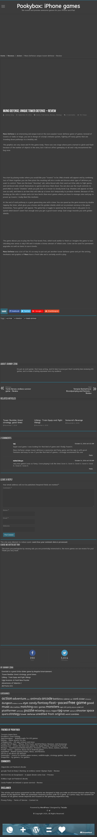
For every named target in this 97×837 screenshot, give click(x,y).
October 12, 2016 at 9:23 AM (84, 444)
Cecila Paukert (6, 783)
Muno (26, 254)
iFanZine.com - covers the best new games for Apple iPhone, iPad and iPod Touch (33, 746)
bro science (65, 699)
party (69, 707)
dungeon (7, 703)
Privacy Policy (6, 800)
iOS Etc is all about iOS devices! (13, 753)
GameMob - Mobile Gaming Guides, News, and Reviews (23, 752)
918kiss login (6, 779)
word (67, 714)
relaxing (40, 710)
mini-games (39, 707)
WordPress (44, 807)
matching (26, 706)
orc (65, 707)
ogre (62, 707)
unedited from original (50, 714)
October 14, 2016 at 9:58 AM (84, 460)
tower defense (31, 318)
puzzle (29, 710)
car (71, 699)
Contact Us (33, 800)
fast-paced (58, 703)
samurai (73, 711)
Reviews (11, 56)
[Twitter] (49, 810)
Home (3, 56)
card (75, 698)
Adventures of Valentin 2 (12, 683)
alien (28, 699)
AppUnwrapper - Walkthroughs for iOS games (19, 738)
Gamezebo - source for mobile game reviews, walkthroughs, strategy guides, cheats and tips (38, 755)
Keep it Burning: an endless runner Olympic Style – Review (37, 771)
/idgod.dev (5, 767)
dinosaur (88, 699)
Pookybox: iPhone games (48, 6)
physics (74, 707)
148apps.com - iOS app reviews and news (18, 742)
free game (77, 702)
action (9, 318)
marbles (16, 707)
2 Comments (70, 115)
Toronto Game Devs (9, 734)
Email (5, 518)
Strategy (59, 115)
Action (19, 56)
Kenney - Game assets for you (13, 740)
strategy (19, 318)
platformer (9, 710)
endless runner (18, 703)
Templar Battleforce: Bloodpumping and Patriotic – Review (78, 390)
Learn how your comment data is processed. (50, 542)
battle (56, 698)
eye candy (30, 703)
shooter (81, 710)
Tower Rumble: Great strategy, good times (13, 421)
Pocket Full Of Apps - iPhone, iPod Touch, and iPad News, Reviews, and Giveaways (34, 744)
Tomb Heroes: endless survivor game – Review (18, 389)
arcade (47, 698)
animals (35, 698)
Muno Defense (8, 134)
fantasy (43, 703)
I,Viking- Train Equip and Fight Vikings (16, 677)
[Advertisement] (48, 34)
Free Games (45, 115)
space (90, 710)
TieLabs (64, 807)
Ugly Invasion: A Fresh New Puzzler (15, 680)
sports (5, 714)
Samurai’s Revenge (74, 420)
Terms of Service (20, 800)
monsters (52, 706)
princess (20, 711)
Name (6, 510)
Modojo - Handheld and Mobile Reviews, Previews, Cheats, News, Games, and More (34, 748)
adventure (19, 698)
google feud (6, 771)
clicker (82, 699)
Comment (7, 488)
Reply (91, 455)
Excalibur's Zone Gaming (10, 736)
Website (6, 526)
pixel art (80, 707)
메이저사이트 (6, 775)
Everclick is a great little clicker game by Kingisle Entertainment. (27, 671)
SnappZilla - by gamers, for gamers (15, 757)
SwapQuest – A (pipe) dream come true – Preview (34, 775)
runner (66, 710)
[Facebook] (47, 810)
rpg (59, 710)
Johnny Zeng (9, 115)
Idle (11, 707)
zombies (75, 714)
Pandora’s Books (19, 767)
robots (48, 711)
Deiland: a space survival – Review (29, 783)
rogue (54, 711)
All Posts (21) (7, 686)
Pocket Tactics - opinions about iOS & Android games (22, 750)
